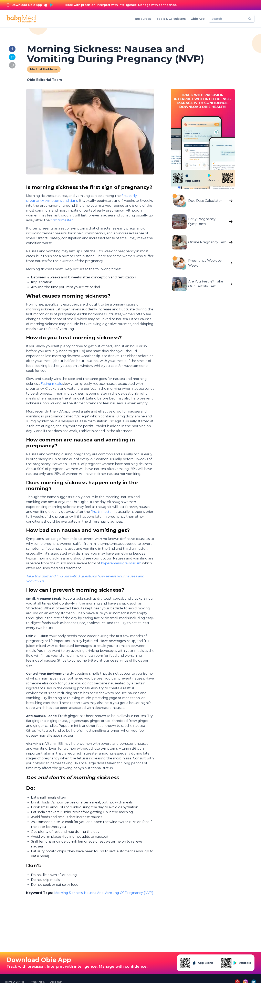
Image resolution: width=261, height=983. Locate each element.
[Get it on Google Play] (51, 4)
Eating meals (51, 384)
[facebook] (12, 49)
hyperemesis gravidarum (121, 563)
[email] (12, 65)
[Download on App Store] (46, 5)
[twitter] (12, 57)
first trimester (62, 220)
